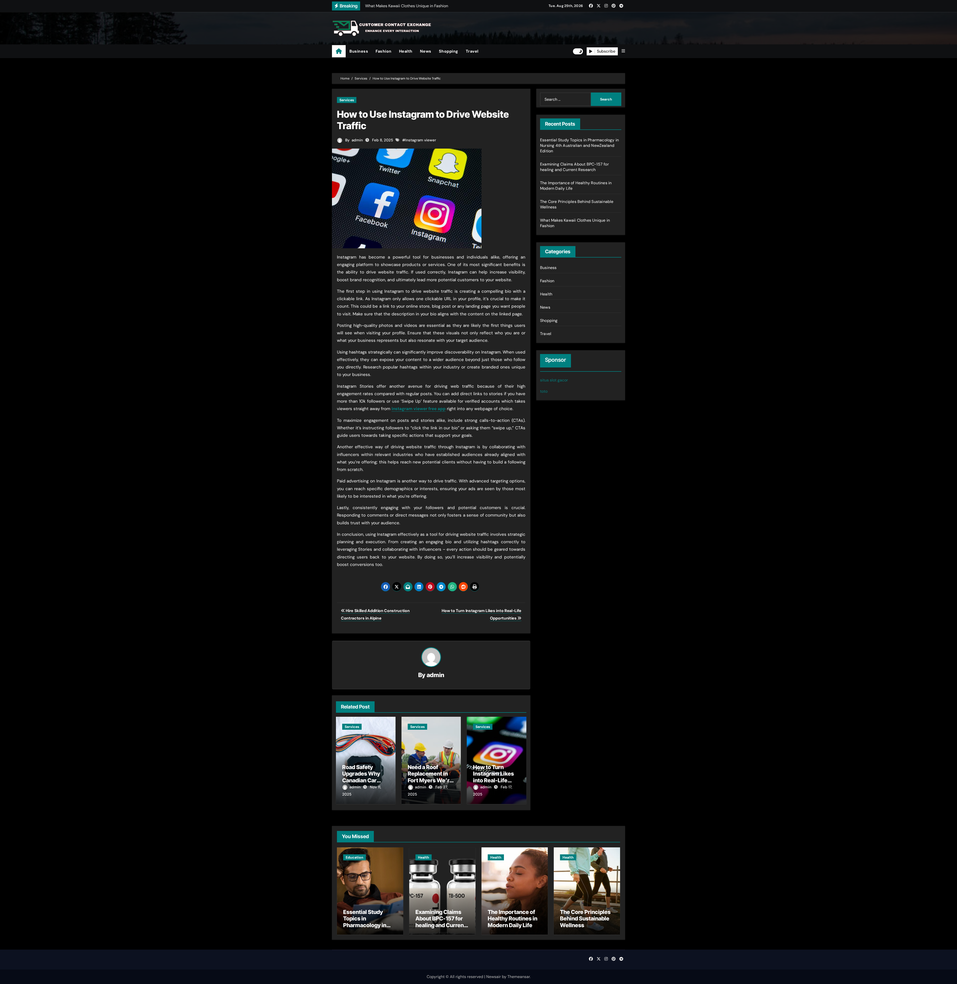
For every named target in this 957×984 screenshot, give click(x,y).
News (425, 51)
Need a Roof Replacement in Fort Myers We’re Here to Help (430, 777)
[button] (623, 51)
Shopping (448, 51)
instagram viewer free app (419, 408)
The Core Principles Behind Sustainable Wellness (585, 918)
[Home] (339, 51)
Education (354, 857)
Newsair (493, 976)
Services (346, 100)
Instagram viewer (420, 140)
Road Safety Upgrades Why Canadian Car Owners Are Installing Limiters (365, 780)
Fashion (384, 51)
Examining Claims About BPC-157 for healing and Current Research (574, 167)
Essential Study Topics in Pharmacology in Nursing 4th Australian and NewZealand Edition (579, 145)
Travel (472, 51)
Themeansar (518, 976)
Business (358, 51)
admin (357, 140)
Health (405, 51)
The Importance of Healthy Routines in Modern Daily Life (512, 918)
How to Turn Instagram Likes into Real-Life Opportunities (493, 777)
